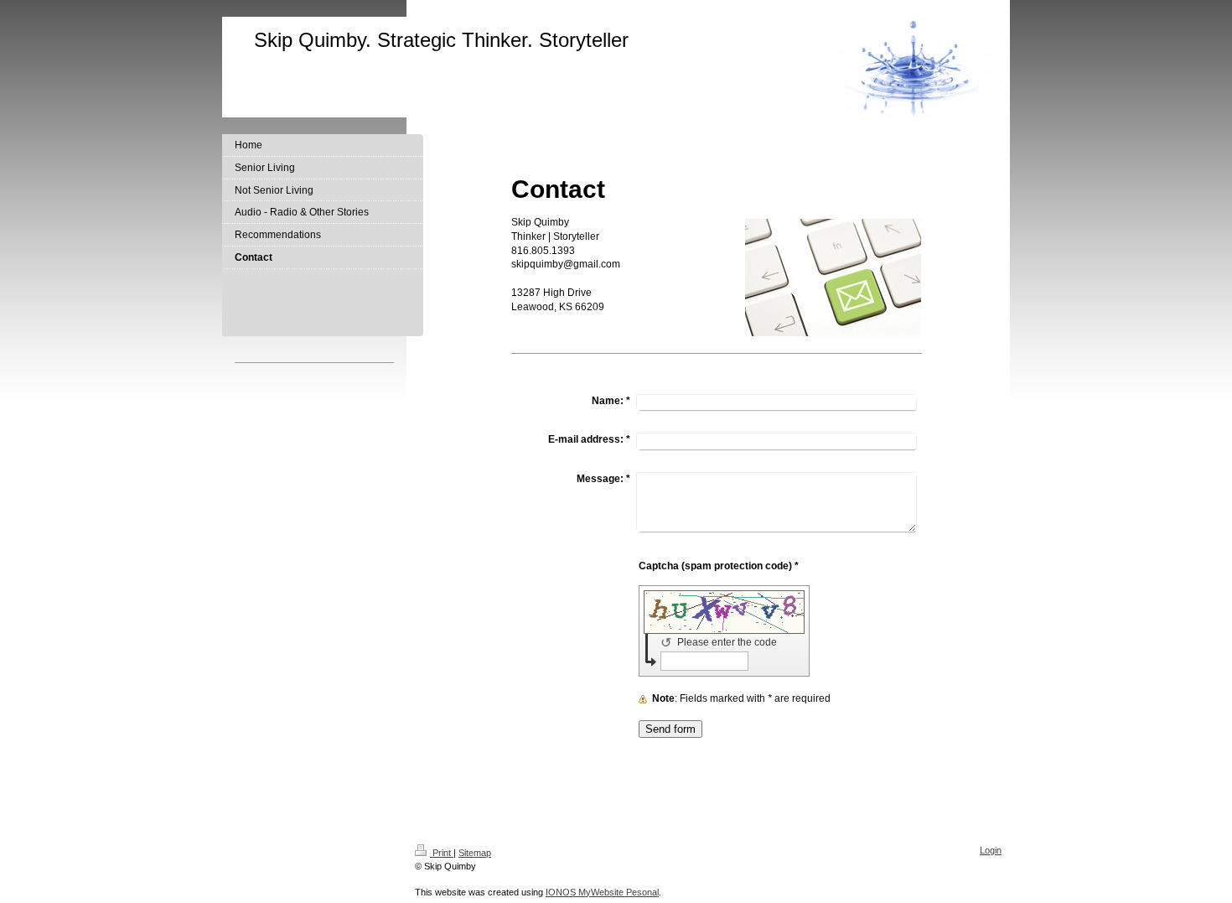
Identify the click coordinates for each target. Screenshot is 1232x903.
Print (441, 853)
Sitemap (474, 853)
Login (991, 850)
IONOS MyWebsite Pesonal (602, 892)
